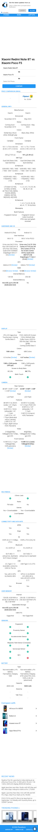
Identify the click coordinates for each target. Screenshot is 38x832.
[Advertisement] (19, 37)
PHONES (6, 15)
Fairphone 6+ (25, 821)
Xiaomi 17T (9, 821)
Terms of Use (19, 829)
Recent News (7, 776)
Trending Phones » (10, 808)
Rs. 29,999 (27, 99)
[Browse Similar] (12, 271)
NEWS (19, 15)
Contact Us (29, 829)
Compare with (8, 703)
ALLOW (32, 10)
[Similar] (12, 255)
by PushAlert (5, 12)
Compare (19, 86)
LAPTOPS (31, 15)
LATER (22, 10)
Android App (9, 829)
